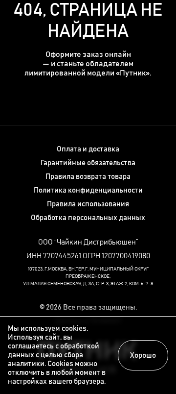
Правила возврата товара (88, 176)
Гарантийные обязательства (88, 163)
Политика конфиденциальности (88, 190)
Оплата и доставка (88, 149)
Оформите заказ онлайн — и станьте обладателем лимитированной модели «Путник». (88, 63)
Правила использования (88, 204)
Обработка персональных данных (88, 218)
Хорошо (143, 355)
